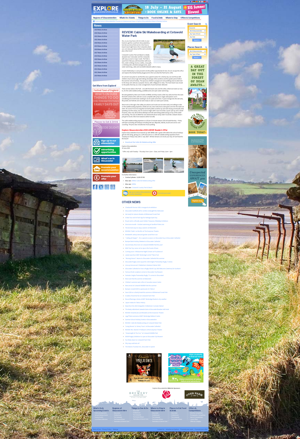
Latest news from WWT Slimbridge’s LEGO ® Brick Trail (142, 255)
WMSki (134, 184)
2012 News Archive (100, 69)
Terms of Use (97, 429)
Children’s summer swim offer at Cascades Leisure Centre (143, 282)
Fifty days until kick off (132, 343)
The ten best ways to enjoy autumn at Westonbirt (140, 228)
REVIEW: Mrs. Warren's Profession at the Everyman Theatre (143, 330)
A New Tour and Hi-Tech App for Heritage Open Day (141, 218)
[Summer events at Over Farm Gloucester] (164, 3)
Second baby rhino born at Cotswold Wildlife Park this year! (144, 245)
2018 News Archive (100, 49)
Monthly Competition (196, 413)
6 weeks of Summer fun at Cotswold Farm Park (140, 296)
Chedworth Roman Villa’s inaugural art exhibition (141, 207)
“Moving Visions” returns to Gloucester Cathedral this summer (144, 258)
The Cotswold (118, 417)
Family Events (99, 417)
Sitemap (115, 429)
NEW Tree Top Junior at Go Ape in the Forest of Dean (141, 248)
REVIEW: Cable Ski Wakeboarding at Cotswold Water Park (143, 323)
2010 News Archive (100, 76)
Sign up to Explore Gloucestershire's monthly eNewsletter (140, 193)
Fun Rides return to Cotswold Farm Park (137, 340)
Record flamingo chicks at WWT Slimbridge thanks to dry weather (145, 299)
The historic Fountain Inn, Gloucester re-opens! (140, 347)
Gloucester (117, 413)
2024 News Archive (100, 30)
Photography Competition (197, 415)
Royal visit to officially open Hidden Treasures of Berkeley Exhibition (146, 221)
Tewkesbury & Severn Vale (121, 421)
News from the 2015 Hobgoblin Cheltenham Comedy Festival (144, 306)
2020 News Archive (100, 43)
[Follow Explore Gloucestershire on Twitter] (101, 184)
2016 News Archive (100, 56)
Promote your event (164, 193)
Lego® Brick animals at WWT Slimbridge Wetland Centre (142, 316)
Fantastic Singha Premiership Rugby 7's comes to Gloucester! (144, 275)
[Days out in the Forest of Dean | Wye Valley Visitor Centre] (197, 63)
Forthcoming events (101, 413)
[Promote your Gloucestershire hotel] (106, 164)
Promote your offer (201, 429)
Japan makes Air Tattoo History (135, 303)
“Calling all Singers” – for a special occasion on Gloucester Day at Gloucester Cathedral (152, 238)
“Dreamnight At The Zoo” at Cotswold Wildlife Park (141, 333)
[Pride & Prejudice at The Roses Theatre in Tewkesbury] (144, 353)
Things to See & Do (139, 408)
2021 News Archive (100, 40)
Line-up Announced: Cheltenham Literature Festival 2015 (143, 265)
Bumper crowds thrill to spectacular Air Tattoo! (140, 289)
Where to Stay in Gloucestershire (158, 409)
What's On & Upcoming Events (101, 409)
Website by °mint (201, 434)
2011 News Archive (100, 72)
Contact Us (160, 429)
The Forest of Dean (119, 419)
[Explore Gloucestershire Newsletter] (106, 138)
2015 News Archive (100, 59)
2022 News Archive (100, 36)
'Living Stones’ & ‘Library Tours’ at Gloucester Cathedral (142, 326)
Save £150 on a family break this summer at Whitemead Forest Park (146, 292)
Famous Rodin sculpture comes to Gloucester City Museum (144, 272)
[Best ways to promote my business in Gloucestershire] (106, 147)
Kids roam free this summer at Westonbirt (138, 279)
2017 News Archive (100, 53)
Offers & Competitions (195, 409)
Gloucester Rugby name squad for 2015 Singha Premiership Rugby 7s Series (148, 262)
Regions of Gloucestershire (119, 409)
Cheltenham (117, 415)
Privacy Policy (106, 429)
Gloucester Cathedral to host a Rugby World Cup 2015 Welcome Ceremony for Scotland (152, 269)
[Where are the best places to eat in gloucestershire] (106, 120)
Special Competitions (196, 417)
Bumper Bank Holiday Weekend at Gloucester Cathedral (142, 241)
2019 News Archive (100, 46)
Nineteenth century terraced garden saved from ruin (141, 235)
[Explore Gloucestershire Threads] (113, 184)
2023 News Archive (100, 33)
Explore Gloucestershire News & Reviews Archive (152, 21)
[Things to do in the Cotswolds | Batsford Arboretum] (185, 353)
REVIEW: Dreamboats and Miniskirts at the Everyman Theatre (144, 313)
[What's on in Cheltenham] (106, 88)
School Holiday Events (101, 415)
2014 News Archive (100, 63)
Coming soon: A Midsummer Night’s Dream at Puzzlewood (144, 252)
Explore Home (99, 21)
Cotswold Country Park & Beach (142, 188)
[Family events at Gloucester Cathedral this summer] (197, 136)
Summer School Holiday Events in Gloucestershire (141, 320)
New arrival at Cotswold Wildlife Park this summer (140, 286)
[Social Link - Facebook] (95, 184)
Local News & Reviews (101, 419)
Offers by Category (195, 421)
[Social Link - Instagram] (107, 184)
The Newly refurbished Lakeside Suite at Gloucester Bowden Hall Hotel (147, 309)
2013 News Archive (100, 66)
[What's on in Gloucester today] (106, 155)
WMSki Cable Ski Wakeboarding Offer (143, 181)
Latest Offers (194, 419)
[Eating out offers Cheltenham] (106, 173)
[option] (138, 394)
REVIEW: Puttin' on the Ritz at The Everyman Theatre (142, 231)
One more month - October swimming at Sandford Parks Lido (144, 224)
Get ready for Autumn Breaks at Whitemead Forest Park (142, 214)
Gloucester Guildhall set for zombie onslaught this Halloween (144, 211)
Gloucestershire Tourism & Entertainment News (120, 21)
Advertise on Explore (172, 429)
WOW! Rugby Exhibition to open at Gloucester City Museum (144, 337)
